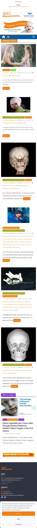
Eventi (5, 419)
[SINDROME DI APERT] (18, 96)
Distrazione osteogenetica (9, 302)
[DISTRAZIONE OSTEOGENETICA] (18, 269)
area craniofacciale (7, 370)
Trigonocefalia (16, 247)
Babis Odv (14, 73)
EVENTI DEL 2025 (13, 419)
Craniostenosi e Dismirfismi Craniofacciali (14, 117)
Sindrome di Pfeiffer (7, 247)
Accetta (18, 514)
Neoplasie (29, 239)
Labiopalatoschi (20, 302)
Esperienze (6, 70)
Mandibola (17, 239)
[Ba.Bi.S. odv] (3, 37)
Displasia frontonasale (8, 185)
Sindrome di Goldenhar (25, 244)
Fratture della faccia (23, 236)
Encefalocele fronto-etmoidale (21, 185)
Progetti (21, 419)
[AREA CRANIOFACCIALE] (18, 329)
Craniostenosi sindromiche (9, 123)
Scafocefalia (22, 242)
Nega (18, 519)
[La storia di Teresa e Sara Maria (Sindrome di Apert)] (18, 45)
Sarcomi (16, 242)
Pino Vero (14, 433)
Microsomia (23, 239)
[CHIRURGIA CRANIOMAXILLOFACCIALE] (18, 207)
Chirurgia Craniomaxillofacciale (11, 228)
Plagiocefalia (10, 242)
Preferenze (18, 524)
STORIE (13, 70)
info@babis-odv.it (8, 493)
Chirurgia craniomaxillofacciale (10, 236)
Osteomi (5, 242)
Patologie (28, 117)
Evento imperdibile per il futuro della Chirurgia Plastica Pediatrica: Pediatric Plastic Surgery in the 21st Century (18, 427)
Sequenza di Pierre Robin (25, 304)
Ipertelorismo (6, 188)
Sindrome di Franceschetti (12, 244)
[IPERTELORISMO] (18, 144)
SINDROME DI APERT (15, 75)
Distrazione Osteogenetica (10, 296)
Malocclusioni (10, 239)
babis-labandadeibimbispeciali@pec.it (13, 495)
